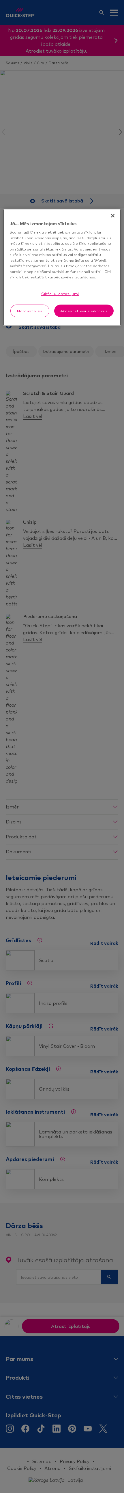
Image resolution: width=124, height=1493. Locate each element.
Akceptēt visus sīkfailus (84, 311)
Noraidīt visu (29, 311)
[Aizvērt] (112, 215)
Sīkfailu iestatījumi (60, 293)
